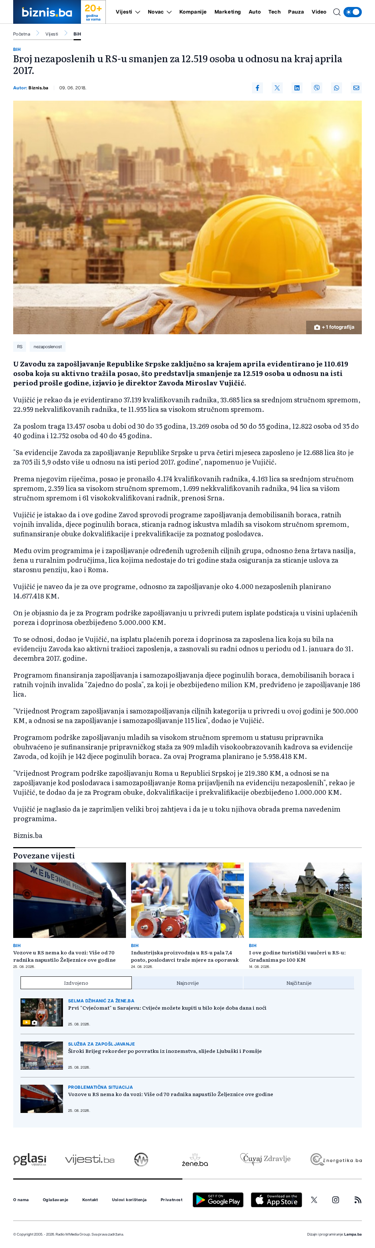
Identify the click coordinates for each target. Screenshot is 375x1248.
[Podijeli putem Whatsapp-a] (336, 87)
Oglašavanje (55, 1200)
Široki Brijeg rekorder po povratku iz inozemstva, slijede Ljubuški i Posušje (165, 1050)
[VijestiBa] (89, 1159)
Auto (255, 12)
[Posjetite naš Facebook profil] (293, 1200)
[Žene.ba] (195, 1159)
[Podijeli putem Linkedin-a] (297, 87)
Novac (156, 12)
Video (319, 12)
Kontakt (90, 1200)
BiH (77, 34)
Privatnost (171, 1200)
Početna (21, 34)
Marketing (228, 12)
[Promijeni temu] (353, 12)
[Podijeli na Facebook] (257, 87)
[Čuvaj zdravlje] (265, 1159)
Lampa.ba (353, 1234)
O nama (21, 1200)
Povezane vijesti (44, 855)
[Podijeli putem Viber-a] (316, 87)
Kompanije (193, 12)
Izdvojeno (76, 982)
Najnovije (188, 982)
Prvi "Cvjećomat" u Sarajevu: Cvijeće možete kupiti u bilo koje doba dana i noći (167, 1007)
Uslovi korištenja (129, 1200)
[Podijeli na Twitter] (277, 87)
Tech (274, 12)
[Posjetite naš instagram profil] (335, 1200)
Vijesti (124, 12)
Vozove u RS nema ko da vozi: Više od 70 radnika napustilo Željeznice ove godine (64, 956)
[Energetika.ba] (335, 1159)
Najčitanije (299, 982)
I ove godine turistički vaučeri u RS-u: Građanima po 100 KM (297, 956)
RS (19, 346)
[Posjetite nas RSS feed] (358, 1200)
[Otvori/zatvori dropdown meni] (136, 12)
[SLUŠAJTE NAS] (141, 1159)
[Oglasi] (29, 1159)
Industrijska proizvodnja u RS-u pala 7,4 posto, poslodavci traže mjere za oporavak (185, 956)
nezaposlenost (48, 346)
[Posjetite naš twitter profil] (314, 1200)
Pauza (296, 12)
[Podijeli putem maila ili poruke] (356, 87)
